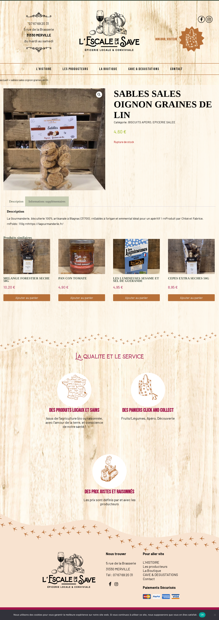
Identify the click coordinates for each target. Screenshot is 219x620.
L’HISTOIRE (44, 69)
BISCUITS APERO (139, 122)
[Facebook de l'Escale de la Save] (201, 19)
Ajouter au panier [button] (26, 298)
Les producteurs (75, 69)
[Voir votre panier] (191, 39)
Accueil (4, 80)
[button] (99, 94)
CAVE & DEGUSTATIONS (143, 69)
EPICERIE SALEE (164, 122)
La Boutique (108, 69)
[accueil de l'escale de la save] (109, 58)
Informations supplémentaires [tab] (47, 201)
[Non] (214, 615)
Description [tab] (16, 201)
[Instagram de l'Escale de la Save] (209, 19)
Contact (176, 69)
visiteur (172, 39)
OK (202, 614)
